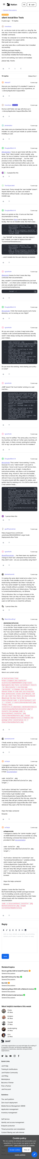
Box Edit (4, 983)
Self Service (5, 1119)
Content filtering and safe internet (12, 1132)
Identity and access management (12, 1122)
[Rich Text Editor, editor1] (19, 942)
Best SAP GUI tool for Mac (11, 977)
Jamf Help (4, 1066)
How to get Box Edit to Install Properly (15, 971)
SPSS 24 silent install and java (12, 995)
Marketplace (5, 1079)
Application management (9, 1109)
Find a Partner (6, 1086)
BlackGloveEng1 (10, 619)
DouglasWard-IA (10, 148)
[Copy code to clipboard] (35, 226)
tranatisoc (8, 26)
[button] (4, 5)
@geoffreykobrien (8, 555)
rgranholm (8, 271)
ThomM (10, 1022)
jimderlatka (8, 125)
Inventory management (9, 1112)
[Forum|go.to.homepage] (11, 4)
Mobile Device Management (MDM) (13, 1106)
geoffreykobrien (10, 529)
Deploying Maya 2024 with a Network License (18, 989)
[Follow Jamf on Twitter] (2, 1056)
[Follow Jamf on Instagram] (15, 1056)
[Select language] (24, 5)
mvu (8, 1034)
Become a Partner (7, 1082)
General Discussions (10, 10)
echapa (7, 761)
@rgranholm (6, 311)
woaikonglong (12, 1028)
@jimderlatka (6, 152)
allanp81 (7, 82)
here (15, 219)
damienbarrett (9, 574)
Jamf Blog (4, 1076)
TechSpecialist (10, 185)
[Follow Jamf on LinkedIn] (6, 1056)
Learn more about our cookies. (24, 1145)
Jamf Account (6, 1089)
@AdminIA (5, 275)
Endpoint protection (8, 1126)
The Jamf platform (7, 1099)
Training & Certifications (9, 1069)
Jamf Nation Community (9, 1072)
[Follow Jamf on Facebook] (19, 1056)
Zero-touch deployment (9, 1102)
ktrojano (10, 1016)
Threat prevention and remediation (13, 1129)
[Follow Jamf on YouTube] (10, 1056)
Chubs (9, 1010)
